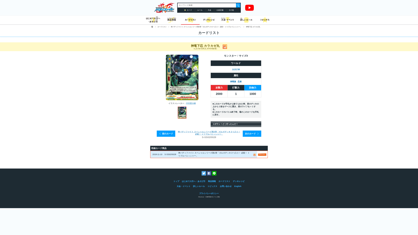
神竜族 (233, 81)
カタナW (236, 69)
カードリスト (162, 27)
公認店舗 (219, 10)
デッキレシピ (239, 181)
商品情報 (212, 181)
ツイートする (204, 173)
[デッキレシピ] (209, 20)
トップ (176, 181)
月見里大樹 (191, 103)
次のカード (250, 133)
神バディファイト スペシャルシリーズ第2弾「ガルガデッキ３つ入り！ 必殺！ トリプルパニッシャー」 (206, 27)
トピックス (212, 186)
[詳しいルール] (246, 20)
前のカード (167, 133)
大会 (209, 10)
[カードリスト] (190, 20)
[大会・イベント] (227, 20)
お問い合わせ (226, 186)
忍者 (240, 81)
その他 (231, 10)
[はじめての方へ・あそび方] (153, 20)
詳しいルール (199, 186)
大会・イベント (183, 186)
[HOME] (152, 27)
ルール (199, 10)
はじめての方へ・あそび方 (193, 181)
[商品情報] (171, 20)
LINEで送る (214, 173)
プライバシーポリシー (209, 193)
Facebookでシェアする (209, 173)
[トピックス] (265, 20)
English (237, 186)
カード (189, 10)
